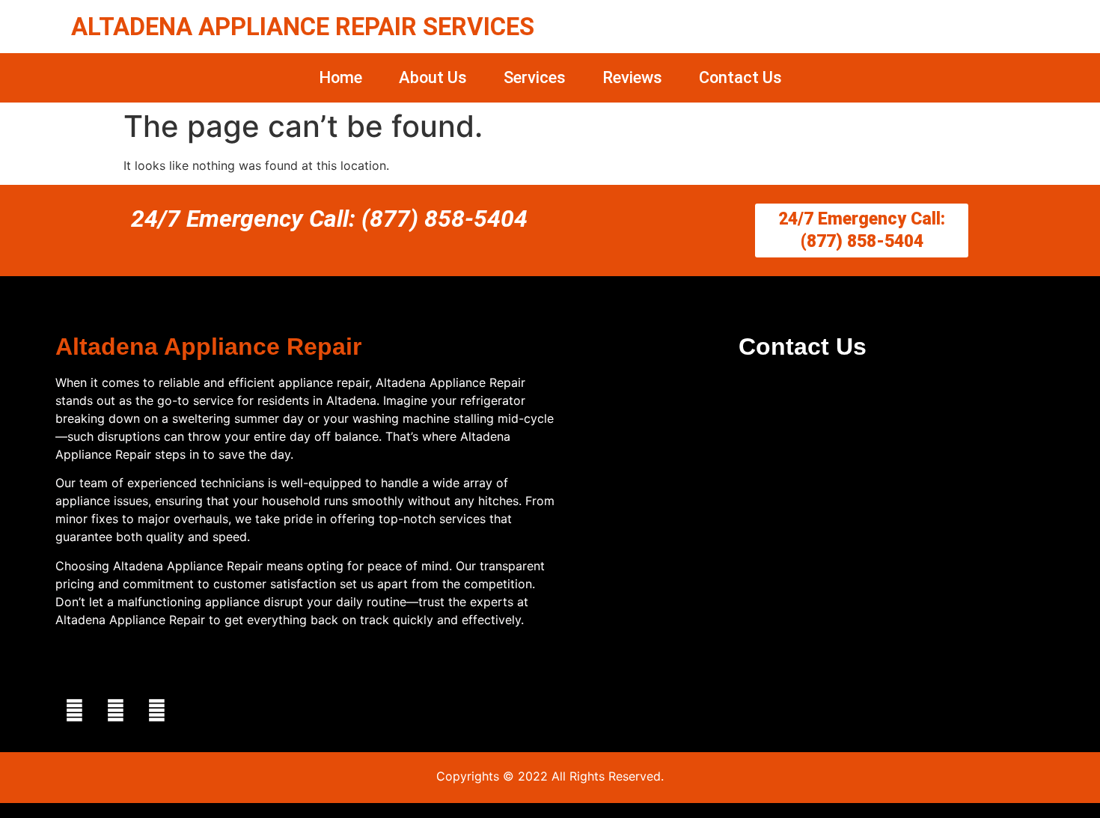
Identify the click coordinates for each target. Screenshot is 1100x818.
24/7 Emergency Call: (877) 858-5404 (329, 218)
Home (340, 77)
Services (535, 77)
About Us (433, 77)
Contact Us (740, 77)
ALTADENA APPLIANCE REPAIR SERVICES (302, 26)
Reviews (632, 77)
